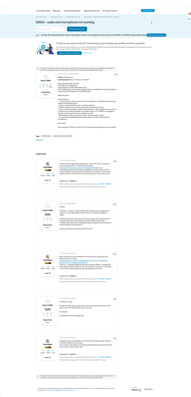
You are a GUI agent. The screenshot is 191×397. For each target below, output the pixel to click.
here (77, 70)
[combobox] (50, 29)
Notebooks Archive (73, 17)
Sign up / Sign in (148, 10)
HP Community (41, 17)
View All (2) (39, 140)
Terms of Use (50, 390)
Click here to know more (156, 35)
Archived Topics (56, 17)
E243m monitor (46, 136)
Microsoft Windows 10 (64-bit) (63, 136)
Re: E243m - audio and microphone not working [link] (101, 17)
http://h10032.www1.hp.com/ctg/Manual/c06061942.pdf (80, 168)
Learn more (88, 53)
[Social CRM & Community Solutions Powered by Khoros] (136, 389)
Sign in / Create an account (69, 53)
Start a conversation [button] (77, 29)
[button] (114, 74)
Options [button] (152, 22)
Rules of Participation (67, 390)
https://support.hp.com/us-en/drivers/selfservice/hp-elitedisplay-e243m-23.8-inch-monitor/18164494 (83, 262)
